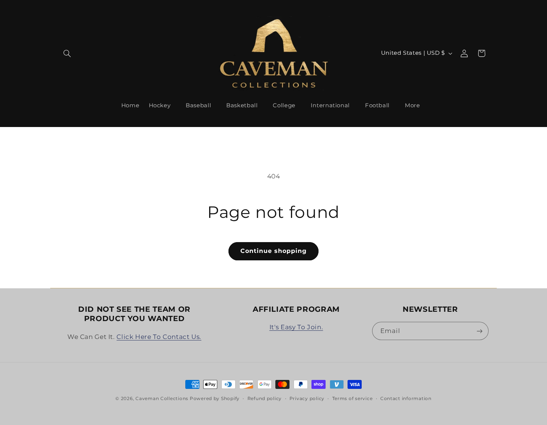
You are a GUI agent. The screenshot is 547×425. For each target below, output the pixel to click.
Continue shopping (273, 250)
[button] (67, 53)
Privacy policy (307, 398)
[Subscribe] (479, 331)
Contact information (406, 398)
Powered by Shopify (215, 398)
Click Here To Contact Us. (158, 336)
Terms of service (352, 398)
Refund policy (264, 398)
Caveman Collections (161, 398)
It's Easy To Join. (296, 327)
